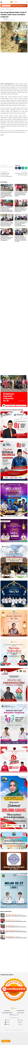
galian (2, 85)
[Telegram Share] (22, 168)
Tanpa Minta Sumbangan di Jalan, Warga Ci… (16, 916)
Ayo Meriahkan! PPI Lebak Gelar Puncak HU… (16, 937)
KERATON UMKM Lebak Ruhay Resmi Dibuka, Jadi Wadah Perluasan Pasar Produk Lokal (21, 209)
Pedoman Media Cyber (7, 1012)
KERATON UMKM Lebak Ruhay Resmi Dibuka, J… (16, 932)
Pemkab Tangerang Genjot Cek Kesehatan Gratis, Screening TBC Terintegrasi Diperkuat (21, 223)
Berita (7, 914)
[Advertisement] (14, 68)
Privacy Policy (20, 1012)
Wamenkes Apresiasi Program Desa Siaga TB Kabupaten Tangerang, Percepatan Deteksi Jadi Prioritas (20, 239)
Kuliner (13, 930)
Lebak (17, 87)
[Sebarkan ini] (16, 168)
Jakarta (13, 936)
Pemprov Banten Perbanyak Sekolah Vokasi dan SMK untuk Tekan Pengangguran (7, 238)
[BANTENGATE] (14, 2)
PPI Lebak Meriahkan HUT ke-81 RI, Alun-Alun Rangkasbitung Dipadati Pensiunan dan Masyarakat (7, 209)
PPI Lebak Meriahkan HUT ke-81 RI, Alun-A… (16, 926)
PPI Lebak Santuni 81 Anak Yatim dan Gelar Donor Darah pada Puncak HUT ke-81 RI (21, 194)
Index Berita (7, 1010)
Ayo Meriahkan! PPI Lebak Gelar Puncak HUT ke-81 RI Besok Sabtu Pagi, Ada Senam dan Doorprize (7, 223)
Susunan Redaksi (20, 1010)
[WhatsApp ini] (26, 168)
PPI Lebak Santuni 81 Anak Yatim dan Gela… (16, 921)
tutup (15, 1015)
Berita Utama (11, 914)
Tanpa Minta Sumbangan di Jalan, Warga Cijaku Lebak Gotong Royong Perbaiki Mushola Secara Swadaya (6, 194)
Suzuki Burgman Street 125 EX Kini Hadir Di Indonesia (21, 173)
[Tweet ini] (19, 168)
